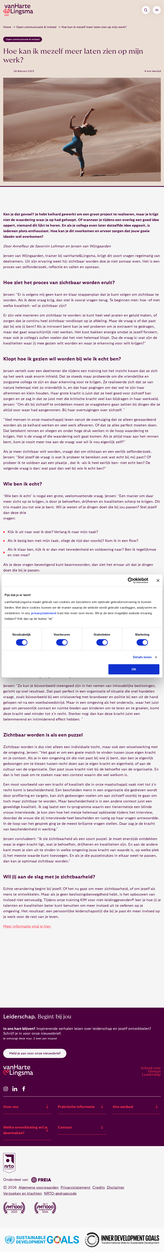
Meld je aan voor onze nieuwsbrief (34, 1053)
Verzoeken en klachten (22, 1193)
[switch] (62, 642)
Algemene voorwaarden (39, 1187)
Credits (98, 1187)
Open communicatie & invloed (36, 27)
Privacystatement (75, 1187)
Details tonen (142, 657)
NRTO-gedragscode (60, 1193)
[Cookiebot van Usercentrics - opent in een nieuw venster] (130, 580)
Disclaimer (115, 1187)
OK (134, 669)
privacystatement (44, 613)
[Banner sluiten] (158, 580)
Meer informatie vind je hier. (27, 926)
